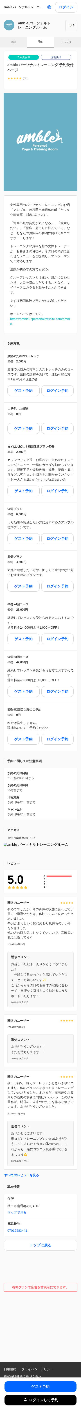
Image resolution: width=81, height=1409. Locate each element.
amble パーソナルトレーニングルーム (24, 7)
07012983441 (17, 1230)
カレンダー (67, 42)
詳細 (13, 42)
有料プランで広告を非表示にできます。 (40, 1287)
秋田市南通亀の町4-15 (21, 837)
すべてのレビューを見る (21, 1175)
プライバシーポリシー (37, 1369)
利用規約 (10, 1369)
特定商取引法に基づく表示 (22, 1376)
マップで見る (16, 1212)
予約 (40, 41)
